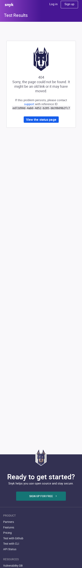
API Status (9, 549)
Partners (8, 522)
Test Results (16, 15)
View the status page (41, 119)
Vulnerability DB (13, 565)
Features (8, 527)
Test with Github (13, 538)
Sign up (69, 4)
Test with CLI (11, 543)
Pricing (7, 533)
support (29, 104)
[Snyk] (41, 457)
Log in (53, 4)
